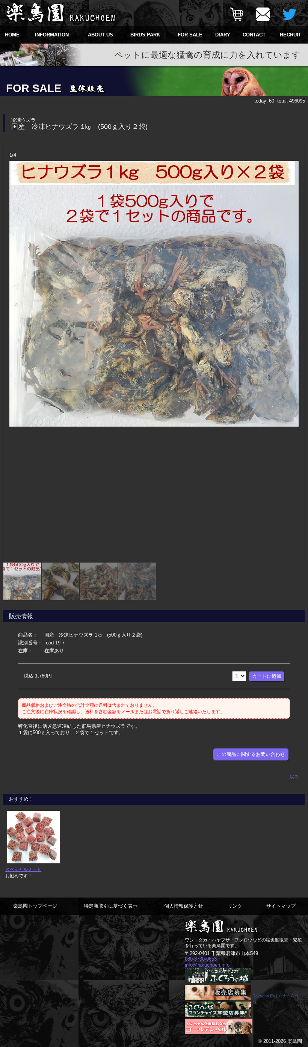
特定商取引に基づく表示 (110, 906)
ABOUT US (100, 35)
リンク (235, 906)
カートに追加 (266, 676)
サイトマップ (281, 906)
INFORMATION (52, 35)
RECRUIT (290, 35)
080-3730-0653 (201, 959)
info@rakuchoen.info (207, 965)
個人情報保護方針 (183, 906)
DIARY (222, 35)
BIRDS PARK (145, 35)
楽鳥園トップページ (35, 906)
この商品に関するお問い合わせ (251, 754)
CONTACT (254, 35)
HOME (12, 35)
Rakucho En (263, 996)
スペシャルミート (23, 869)
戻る (294, 777)
